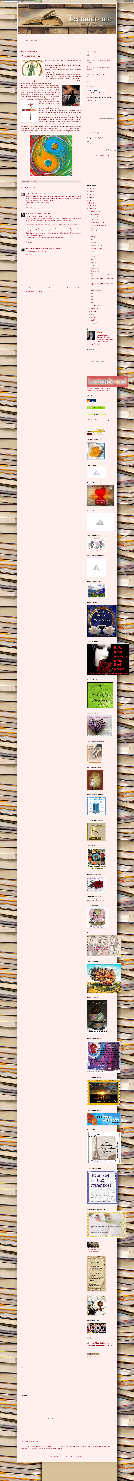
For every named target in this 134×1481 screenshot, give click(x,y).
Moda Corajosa (95, 271)
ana (92, 228)
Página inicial (51, 288)
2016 (91, 191)
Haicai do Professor (96, 245)
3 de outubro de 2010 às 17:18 (40, 193)
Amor (92, 302)
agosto (93, 309)
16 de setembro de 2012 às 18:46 (51, 248)
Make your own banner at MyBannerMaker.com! (94, 1251)
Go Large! (35, 1441)
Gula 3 (93, 293)
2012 (91, 203)
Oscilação (93, 237)
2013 (91, 200)
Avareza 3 (93, 251)
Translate (101, 92)
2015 (91, 194)
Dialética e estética (96, 291)
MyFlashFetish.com (106, 156)
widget (97, 156)
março (93, 323)
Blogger (82, 1457)
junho (93, 314)
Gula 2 (93, 296)
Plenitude (93, 242)
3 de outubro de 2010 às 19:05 (43, 214)
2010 (91, 209)
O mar (92, 239)
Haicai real (94, 262)
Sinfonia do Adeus (96, 231)
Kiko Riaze (29, 213)
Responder (29, 207)
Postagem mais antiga (73, 288)
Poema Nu (94, 288)
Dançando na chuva (96, 248)
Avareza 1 (93, 257)
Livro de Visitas (91, 100)
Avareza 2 (93, 254)
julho (92, 311)
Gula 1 (93, 299)
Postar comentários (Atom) (34, 291)
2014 (91, 197)
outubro (93, 217)
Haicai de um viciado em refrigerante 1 (102, 284)
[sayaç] (93, 1354)
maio (92, 317)
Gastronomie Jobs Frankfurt (93, 1356)
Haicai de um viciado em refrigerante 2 (102, 279)
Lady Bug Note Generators (100, 133)
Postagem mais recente (28, 288)
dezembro (94, 211)
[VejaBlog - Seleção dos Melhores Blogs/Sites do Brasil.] (100, 1344)
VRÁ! (92, 234)
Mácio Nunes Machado (33, 248)
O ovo (92, 259)
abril (92, 320)
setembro (94, 306)
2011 (91, 206)
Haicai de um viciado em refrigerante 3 (102, 275)
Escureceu (94, 265)
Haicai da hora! (95, 268)
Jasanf (101, 332)
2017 (91, 189)
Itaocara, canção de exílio (98, 225)
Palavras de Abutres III (97, 222)
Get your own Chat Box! (27, 1441)
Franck (28, 193)
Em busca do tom (96, 219)
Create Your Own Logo (101, 390)
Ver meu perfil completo (94, 344)
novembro (94, 214)
